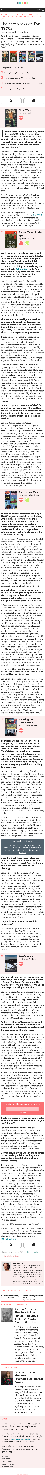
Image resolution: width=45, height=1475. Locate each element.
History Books (32, 1252)
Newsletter (6, 1456)
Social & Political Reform (11, 1256)
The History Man (28, 492)
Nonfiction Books (13, 14)
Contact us (6, 1459)
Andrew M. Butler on (27, 1316)
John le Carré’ (23, 269)
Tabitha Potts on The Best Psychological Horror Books (22, 1393)
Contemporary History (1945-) (21, 18)
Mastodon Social (8, 1467)
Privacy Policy (7, 1461)
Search (3, 10)
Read (21, 117)
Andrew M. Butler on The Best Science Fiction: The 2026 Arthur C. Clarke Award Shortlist (22, 1336)
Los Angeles (26, 956)
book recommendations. (22, 1439)
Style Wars (25, 110)
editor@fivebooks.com (9, 1238)
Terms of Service (8, 1464)
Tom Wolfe (38, 215)
